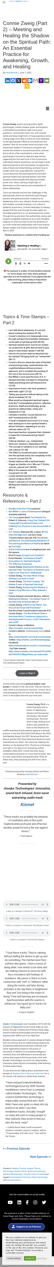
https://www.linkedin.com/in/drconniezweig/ (30, 637)
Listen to (27, 673)
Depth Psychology (39, 1177)
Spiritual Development (12, 1174)
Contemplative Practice (20, 1177)
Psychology (8, 1171)
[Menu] (47, 108)
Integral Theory (33, 1168)
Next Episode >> (40, 1156)
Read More (42, 1258)
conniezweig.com (34, 631)
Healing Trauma (19, 1168)
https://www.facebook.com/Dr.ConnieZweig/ (30, 645)
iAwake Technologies (13, 1024)
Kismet (27, 804)
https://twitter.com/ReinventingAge (33, 640)
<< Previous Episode (16, 1148)
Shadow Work (20, 1171)
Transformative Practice (34, 1174)
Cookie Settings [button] (14, 1258)
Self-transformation (11, 1180)
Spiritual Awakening (36, 1171)
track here (28, 1073)
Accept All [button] (30, 1258)
